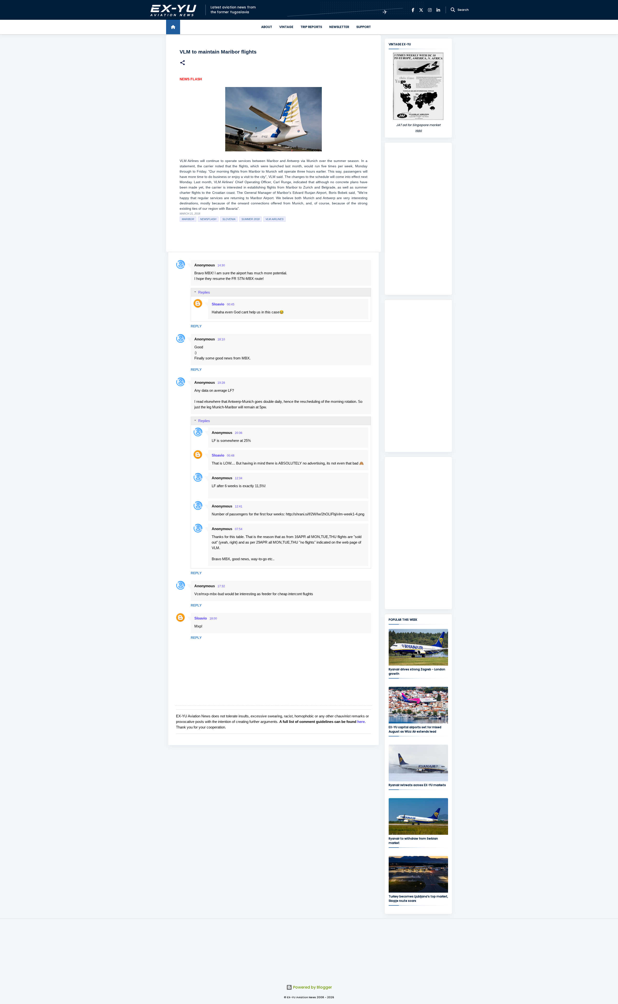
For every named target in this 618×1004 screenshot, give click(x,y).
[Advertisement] (418, 218)
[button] (182, 63)
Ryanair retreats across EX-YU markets (417, 785)
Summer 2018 (250, 219)
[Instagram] (430, 10)
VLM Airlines (274, 219)
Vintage (286, 27)
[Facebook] (413, 10)
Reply (196, 326)
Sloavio (218, 304)
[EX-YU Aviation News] (172, 10)
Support (363, 27)
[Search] (453, 10)
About (266, 27)
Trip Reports (311, 27)
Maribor (188, 219)
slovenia (228, 219)
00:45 (230, 304)
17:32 (221, 586)
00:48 (230, 455)
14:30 (221, 265)
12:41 (238, 506)
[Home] (173, 27)
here (361, 722)
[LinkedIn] (438, 10)
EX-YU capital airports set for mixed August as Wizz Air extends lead (415, 729)
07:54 (238, 529)
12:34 (238, 478)
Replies (204, 292)
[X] (421, 10)
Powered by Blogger (312, 987)
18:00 (213, 618)
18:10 (221, 339)
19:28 (221, 382)
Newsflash (208, 219)
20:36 (238, 433)
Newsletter (339, 27)
